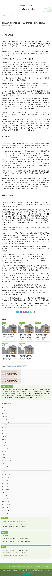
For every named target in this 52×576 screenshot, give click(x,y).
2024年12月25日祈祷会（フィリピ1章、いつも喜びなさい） (15, 521)
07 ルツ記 (4, 428)
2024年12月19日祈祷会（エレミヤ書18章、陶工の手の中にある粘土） (17, 541)
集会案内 (19, 566)
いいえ (28, 573)
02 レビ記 (4, 413)
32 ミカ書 (4, 495)
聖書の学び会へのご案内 (9, 334)
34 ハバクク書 (5, 501)
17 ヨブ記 (4, 451)
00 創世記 (4, 407)
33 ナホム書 (5, 498)
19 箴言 (3, 457)
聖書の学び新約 (37, 566)
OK (24, 573)
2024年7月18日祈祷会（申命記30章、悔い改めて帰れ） (19, 366)
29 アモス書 (5, 486)
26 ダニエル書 (5, 477)
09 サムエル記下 (6, 433)
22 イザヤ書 (5, 466)
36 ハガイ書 (5, 507)
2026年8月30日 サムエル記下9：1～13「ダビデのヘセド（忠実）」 (16, 550)
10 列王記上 (5, 436)
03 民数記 (4, 416)
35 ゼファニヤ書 (6, 504)
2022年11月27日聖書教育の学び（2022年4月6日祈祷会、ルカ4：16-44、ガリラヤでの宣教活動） (26, 337)
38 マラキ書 (5, 513)
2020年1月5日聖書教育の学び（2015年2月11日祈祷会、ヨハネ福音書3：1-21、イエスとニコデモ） (26, 358)
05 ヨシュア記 (5, 422)
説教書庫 (10, 393)
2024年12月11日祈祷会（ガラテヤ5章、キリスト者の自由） (15, 526)
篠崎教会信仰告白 (45, 566)
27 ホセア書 (5, 480)
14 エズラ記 (5, 442)
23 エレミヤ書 (5, 469)
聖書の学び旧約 (30, 566)
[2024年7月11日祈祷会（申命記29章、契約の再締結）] (27, 312)
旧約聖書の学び (6, 535)
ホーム (4, 566)
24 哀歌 (4, 472)
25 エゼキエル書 (6, 475)
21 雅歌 (3, 463)
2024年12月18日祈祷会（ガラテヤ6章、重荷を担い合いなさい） (15, 524)
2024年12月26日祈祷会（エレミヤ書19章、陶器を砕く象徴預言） (16, 538)
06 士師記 (4, 425)
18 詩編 (3, 454)
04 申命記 (4, 419)
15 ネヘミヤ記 (5, 445)
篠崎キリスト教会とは (11, 566)
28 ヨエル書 (5, 483)
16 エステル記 (5, 448)
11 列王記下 (4, 439)
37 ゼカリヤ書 (5, 510)
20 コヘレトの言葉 (6, 460)
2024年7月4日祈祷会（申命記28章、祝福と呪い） (17, 365)
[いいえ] (50, 572)
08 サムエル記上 (6, 430)
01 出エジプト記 (6, 410)
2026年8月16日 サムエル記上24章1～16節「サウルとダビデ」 (15, 555)
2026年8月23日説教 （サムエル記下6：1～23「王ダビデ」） (15, 552)
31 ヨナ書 (4, 492)
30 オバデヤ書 (5, 489)
